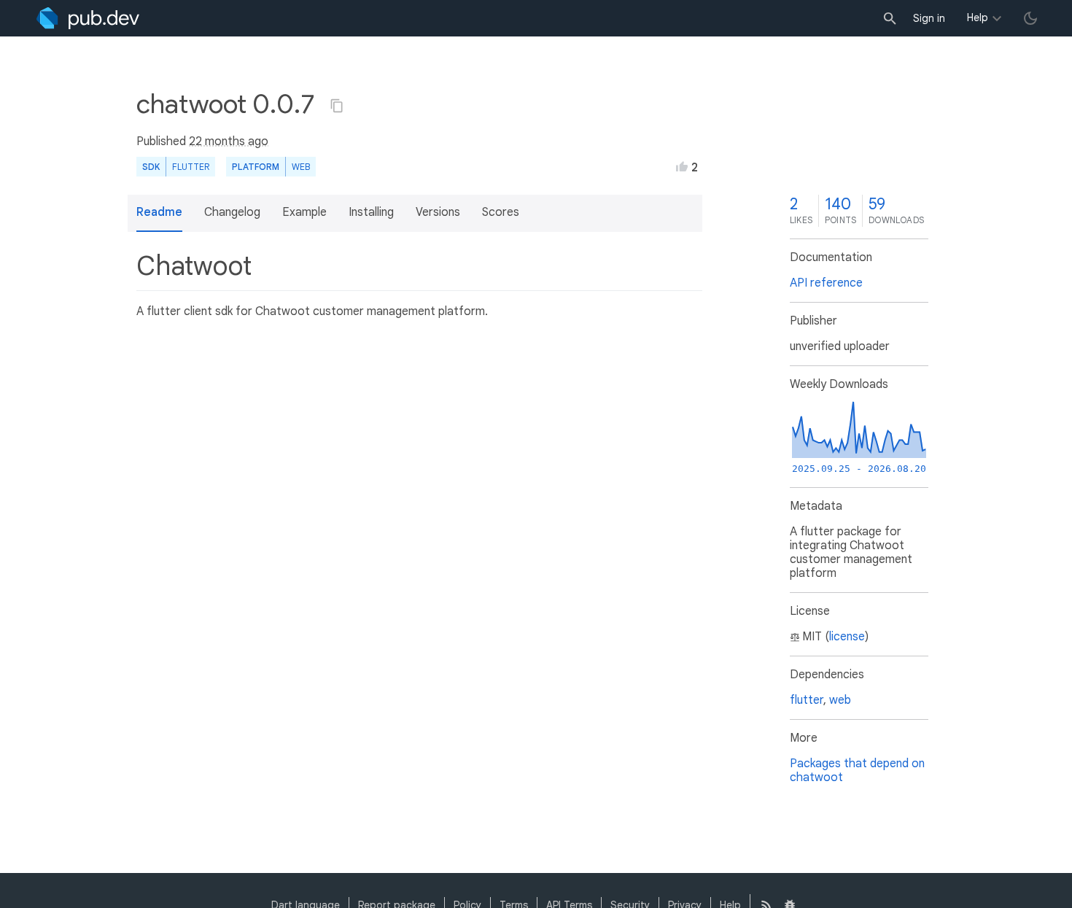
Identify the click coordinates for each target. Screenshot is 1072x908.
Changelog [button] (232, 212)
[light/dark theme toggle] (1030, 18)
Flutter (190, 166)
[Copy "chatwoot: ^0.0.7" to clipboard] (337, 105)
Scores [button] (500, 212)
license (847, 636)
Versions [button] (438, 212)
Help (977, 17)
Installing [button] (371, 212)
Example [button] (304, 212)
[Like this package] (681, 166)
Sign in (929, 18)
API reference (826, 283)
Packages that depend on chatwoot (857, 770)
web (301, 166)
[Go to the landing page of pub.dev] (87, 18)
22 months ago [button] (228, 141)
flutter (806, 700)
